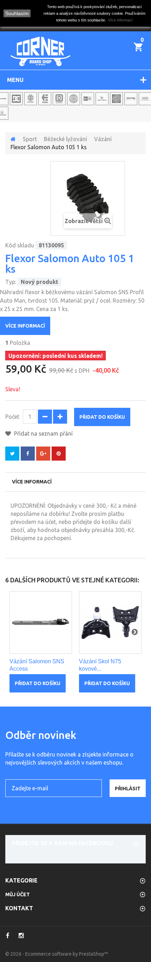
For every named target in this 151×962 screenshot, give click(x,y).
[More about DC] (16, 98)
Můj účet (17, 894)
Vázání (103, 139)
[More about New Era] (88, 98)
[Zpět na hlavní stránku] (13, 139)
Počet (12, 416)
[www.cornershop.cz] (40, 51)
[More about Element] (30, 98)
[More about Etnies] (44, 98)
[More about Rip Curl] (102, 98)
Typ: (10, 282)
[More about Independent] (73, 98)
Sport (30, 139)
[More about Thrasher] (130, 98)
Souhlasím (17, 13)
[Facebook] (8, 935)
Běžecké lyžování (65, 139)
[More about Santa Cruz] (116, 98)
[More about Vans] (145, 98)
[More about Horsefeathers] (59, 98)
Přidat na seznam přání (43, 433)
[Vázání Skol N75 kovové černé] (110, 622)
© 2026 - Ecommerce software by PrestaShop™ (56, 954)
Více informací (25, 326)
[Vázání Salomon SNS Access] (40, 622)
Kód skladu (19, 245)
